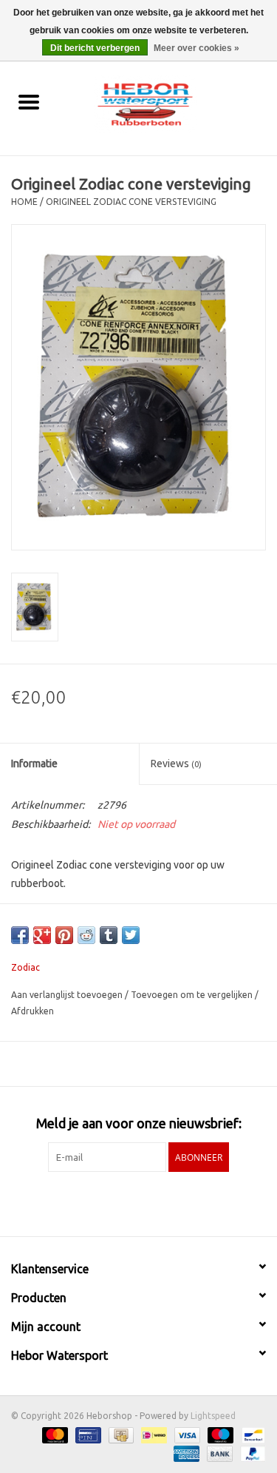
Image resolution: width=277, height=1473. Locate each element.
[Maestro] (219, 1434)
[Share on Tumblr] (108, 935)
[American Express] (185, 1452)
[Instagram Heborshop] (177, 1202)
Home (24, 201)
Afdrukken (32, 1011)
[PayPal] (250, 1452)
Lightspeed (213, 1415)
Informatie (34, 763)
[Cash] (119, 1434)
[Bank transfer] (218, 1452)
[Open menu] (29, 101)
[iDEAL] (152, 1434)
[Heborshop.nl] (167, 103)
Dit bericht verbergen (95, 48)
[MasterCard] (53, 1434)
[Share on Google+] (42, 935)
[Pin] (86, 1434)
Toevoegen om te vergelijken (193, 995)
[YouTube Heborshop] (151, 1202)
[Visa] (185, 1434)
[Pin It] (64, 935)
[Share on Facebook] (20, 935)
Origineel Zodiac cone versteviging (131, 201)
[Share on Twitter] (131, 935)
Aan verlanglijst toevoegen (68, 995)
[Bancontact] (251, 1434)
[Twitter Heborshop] (125, 1202)
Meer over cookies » (196, 48)
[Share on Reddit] (86, 935)
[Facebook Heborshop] (100, 1202)
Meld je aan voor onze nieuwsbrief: (139, 1123)
